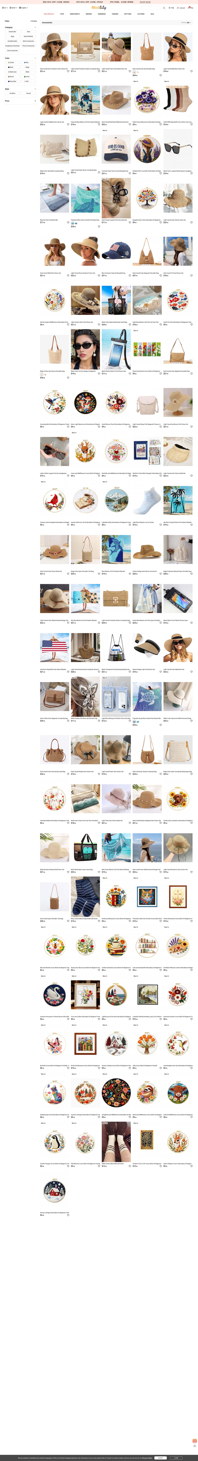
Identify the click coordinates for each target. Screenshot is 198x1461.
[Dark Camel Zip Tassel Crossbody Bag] (147, 749)
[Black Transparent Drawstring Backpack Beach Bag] (116, 647)
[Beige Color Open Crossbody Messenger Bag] (178, 749)
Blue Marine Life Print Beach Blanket (113, 571)
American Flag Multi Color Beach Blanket (53, 669)
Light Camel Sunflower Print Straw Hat (175, 424)
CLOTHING (140, 14)
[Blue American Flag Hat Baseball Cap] (116, 251)
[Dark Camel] (134, 72)
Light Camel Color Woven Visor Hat (174, 220)
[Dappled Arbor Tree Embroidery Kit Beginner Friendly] (147, 198)
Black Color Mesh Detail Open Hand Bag (114, 322)
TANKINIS (115, 14)
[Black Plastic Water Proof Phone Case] (116, 349)
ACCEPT (160, 1458)
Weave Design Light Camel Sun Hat (144, 669)
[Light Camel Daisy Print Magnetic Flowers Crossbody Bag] (147, 402)
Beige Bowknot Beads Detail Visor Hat (52, 869)
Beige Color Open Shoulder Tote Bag (82, 571)
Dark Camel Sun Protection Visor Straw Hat (54, 69)
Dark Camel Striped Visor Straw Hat (82, 771)
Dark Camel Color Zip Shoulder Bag (144, 69)
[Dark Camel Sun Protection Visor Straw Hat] (54, 47)
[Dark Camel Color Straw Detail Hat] (54, 549)
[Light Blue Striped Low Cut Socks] (147, 500)
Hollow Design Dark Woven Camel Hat (145, 571)
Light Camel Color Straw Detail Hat (174, 473)
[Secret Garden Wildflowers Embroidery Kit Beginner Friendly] (54, 300)
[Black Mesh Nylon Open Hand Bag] (85, 848)
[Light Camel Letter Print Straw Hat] (85, 300)
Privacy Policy (147, 1458)
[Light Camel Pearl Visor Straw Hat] (116, 749)
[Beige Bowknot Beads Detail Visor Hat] (54, 848)
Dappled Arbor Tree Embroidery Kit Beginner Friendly (149, 220)
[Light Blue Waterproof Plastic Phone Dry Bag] (116, 696)
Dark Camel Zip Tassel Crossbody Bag (145, 771)
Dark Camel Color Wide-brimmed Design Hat (146, 869)
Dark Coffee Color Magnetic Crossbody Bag (54, 718)
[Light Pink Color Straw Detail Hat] (116, 799)
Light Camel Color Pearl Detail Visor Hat (114, 69)
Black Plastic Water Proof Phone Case (114, 371)
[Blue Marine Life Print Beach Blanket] (116, 549)
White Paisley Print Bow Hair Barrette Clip (84, 718)
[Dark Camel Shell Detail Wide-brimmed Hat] (116, 100)
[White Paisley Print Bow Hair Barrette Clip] (85, 696)
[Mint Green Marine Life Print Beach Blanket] (116, 848)
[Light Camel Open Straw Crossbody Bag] (85, 148)
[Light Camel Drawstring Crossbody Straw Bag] (85, 647)
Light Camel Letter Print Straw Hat (82, 322)
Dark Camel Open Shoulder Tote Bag (51, 918)
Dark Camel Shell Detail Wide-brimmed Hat (115, 122)
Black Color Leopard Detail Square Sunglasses (178, 171)
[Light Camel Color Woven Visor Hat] (178, 198)
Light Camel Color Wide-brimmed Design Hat (54, 620)
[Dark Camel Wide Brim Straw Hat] (54, 251)
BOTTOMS (127, 14)
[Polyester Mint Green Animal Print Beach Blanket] (85, 198)
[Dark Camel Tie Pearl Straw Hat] (178, 251)
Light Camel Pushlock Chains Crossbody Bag (85, 69)
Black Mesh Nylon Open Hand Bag (82, 869)
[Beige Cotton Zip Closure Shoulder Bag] (54, 349)
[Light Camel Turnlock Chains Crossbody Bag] (116, 598)
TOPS (62, 14)
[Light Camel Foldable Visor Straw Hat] (54, 100)
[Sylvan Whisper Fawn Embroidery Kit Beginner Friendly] (178, 1142)
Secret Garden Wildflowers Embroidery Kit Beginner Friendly (59, 322)
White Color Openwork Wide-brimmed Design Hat (178, 718)
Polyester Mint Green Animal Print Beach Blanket (86, 220)
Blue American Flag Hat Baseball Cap (113, 273)
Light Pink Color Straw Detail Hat (112, 820)
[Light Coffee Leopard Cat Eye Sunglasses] (54, 451)
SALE (152, 14)
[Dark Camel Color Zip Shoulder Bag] (147, 47)
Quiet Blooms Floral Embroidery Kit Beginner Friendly (118, 424)
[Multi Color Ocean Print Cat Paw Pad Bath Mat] (85, 799)
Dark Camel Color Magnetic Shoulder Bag (146, 273)
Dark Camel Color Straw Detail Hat (51, 571)
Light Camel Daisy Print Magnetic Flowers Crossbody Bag (151, 424)
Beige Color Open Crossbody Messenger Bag (177, 771)
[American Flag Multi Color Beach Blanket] (54, 647)
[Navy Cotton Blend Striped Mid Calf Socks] (85, 897)
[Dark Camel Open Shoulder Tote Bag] (54, 897)
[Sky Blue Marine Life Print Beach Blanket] (85, 598)
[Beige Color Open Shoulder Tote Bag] (85, 549)
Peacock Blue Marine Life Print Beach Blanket (85, 122)
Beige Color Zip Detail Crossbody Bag (52, 171)
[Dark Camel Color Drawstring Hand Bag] (54, 749)
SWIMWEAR (102, 14)
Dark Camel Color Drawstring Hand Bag (52, 771)
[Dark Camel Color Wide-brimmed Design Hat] (147, 848)
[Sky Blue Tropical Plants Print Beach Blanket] (178, 500)
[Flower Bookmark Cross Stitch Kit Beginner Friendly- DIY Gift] (147, 349)
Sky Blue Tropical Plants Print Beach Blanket (177, 522)
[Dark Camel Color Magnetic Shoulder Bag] (147, 251)
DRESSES (89, 14)
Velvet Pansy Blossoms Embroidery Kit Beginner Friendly (151, 122)
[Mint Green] (72, 223)
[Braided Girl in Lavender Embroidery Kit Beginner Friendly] (147, 149)
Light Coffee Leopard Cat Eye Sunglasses (53, 473)
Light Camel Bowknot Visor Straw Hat (175, 869)
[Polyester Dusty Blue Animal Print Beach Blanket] (147, 696)
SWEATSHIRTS (75, 14)
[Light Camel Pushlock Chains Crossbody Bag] (85, 47)
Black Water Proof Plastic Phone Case (175, 620)
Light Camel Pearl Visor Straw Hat (112, 771)
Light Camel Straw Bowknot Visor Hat (83, 273)
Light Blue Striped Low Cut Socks (143, 522)
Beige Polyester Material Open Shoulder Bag (177, 571)
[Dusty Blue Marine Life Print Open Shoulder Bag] (147, 598)
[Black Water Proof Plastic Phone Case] (178, 598)
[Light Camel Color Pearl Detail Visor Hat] (116, 47)
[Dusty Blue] (76, 223)
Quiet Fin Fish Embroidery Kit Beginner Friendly (178, 322)
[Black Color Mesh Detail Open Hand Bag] (116, 300)
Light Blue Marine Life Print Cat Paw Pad (146, 322)
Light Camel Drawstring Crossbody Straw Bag (85, 669)
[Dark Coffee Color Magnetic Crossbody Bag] (54, 696)
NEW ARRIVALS (49, 14)
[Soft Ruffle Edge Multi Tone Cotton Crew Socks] (178, 100)
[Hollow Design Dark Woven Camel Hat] (147, 549)
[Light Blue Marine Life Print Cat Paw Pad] (147, 300)
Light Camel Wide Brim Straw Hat (174, 69)
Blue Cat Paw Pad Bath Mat (49, 220)
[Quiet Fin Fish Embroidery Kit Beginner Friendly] (178, 300)
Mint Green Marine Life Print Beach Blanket (115, 869)
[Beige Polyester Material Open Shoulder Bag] (178, 549)
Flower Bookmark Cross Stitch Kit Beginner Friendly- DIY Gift (152, 371)
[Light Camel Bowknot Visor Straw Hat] (178, 848)
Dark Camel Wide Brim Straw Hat (50, 273)
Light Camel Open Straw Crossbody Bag (84, 170)
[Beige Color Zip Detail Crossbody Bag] (54, 149)
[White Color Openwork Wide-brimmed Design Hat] (178, 696)
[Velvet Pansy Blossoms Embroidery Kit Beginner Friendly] (147, 100)
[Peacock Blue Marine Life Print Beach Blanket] (85, 100)
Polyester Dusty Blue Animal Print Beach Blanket (148, 718)
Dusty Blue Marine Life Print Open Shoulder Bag (148, 620)
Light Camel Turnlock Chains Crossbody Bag (116, 620)
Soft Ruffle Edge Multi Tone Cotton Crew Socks (178, 122)
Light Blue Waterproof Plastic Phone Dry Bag (116, 718)
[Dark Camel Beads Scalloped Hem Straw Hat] (147, 799)
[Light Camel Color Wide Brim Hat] (178, 647)
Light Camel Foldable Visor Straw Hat (52, 122)
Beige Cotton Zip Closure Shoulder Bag (52, 371)
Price (7, 101)
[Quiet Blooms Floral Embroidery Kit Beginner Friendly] (116, 402)
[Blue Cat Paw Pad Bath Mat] (54, 198)
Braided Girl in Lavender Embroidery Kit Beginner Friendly (151, 171)
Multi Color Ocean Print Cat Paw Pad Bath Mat (86, 820)
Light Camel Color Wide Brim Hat (173, 669)
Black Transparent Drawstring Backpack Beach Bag (118, 669)
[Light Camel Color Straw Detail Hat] (178, 451)
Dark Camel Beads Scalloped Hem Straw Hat (147, 820)
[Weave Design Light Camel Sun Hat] (147, 647)
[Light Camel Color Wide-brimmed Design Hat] (54, 598)
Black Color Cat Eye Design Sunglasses (83, 371)
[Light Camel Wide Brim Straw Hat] (178, 47)
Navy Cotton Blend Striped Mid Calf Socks (84, 918)
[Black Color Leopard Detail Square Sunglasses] (178, 149)
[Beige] (137, 72)
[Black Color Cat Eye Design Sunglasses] (85, 349)
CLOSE (176, 1458)
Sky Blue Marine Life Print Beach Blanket (84, 620)
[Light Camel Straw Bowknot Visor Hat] (85, 251)
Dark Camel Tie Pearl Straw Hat (173, 273)
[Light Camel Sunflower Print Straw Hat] (178, 402)
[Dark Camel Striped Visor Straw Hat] (85, 749)
